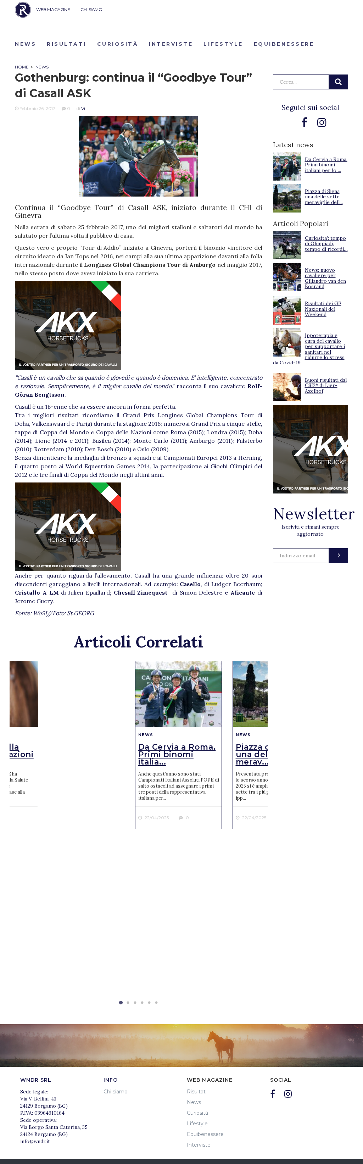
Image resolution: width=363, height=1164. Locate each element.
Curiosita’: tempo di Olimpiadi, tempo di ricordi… (326, 243)
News (25, 44)
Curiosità (118, 44)
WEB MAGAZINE (53, 9)
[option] (178, 745)
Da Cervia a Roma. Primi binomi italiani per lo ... (326, 164)
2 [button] (128, 1002)
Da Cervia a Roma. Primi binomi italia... (177, 754)
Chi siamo (116, 1091)
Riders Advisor (23, 10)
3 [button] (135, 1002)
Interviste (171, 44)
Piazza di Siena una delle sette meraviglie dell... (324, 196)
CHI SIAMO (91, 9)
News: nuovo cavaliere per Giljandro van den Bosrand (325, 278)
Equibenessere (284, 44)
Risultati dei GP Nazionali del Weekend (323, 309)
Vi (83, 108)
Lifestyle (223, 44)
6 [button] (156, 1002)
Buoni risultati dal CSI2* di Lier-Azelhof (326, 385)
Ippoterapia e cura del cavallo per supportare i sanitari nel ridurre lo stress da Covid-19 (309, 349)
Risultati (66, 44)
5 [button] (149, 1002)
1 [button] (120, 1002)
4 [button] (142, 1002)
